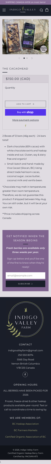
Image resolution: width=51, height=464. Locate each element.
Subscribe (24, 284)
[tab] (24, 58)
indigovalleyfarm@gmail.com (25, 350)
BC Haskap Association (25, 423)
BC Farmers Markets (25, 430)
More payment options (25, 120)
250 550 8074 (25, 355)
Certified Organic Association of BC (25, 436)
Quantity (10, 87)
